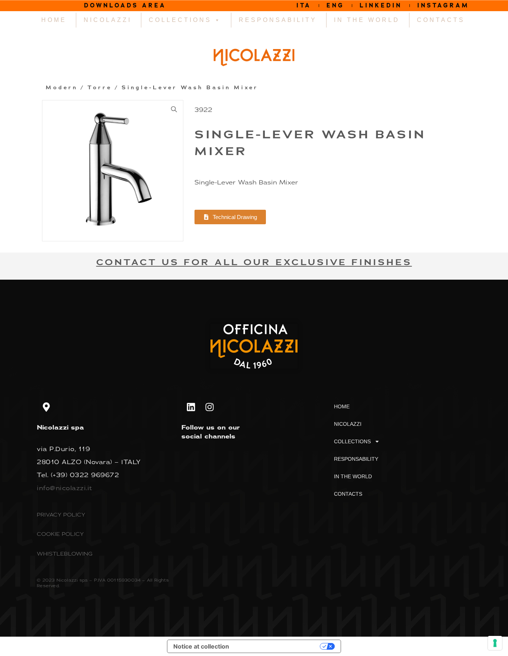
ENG (335, 5)
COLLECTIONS (180, 20)
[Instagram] (209, 407)
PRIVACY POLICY (61, 514)
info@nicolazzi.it (64, 488)
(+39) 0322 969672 (85, 475)
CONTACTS (441, 20)
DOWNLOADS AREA (125, 5)
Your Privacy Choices (278, 646)
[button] (174, 109)
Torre (99, 87)
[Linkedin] (190, 407)
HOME (54, 20)
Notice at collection (201, 646)
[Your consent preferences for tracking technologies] (495, 643)
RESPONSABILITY (278, 20)
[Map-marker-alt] (46, 407)
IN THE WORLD (367, 20)
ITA (303, 5)
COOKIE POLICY (60, 534)
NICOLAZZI (108, 20)
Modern (62, 87)
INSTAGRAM (443, 5)
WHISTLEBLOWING (65, 553)
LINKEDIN (381, 5)
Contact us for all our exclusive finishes (254, 262)
